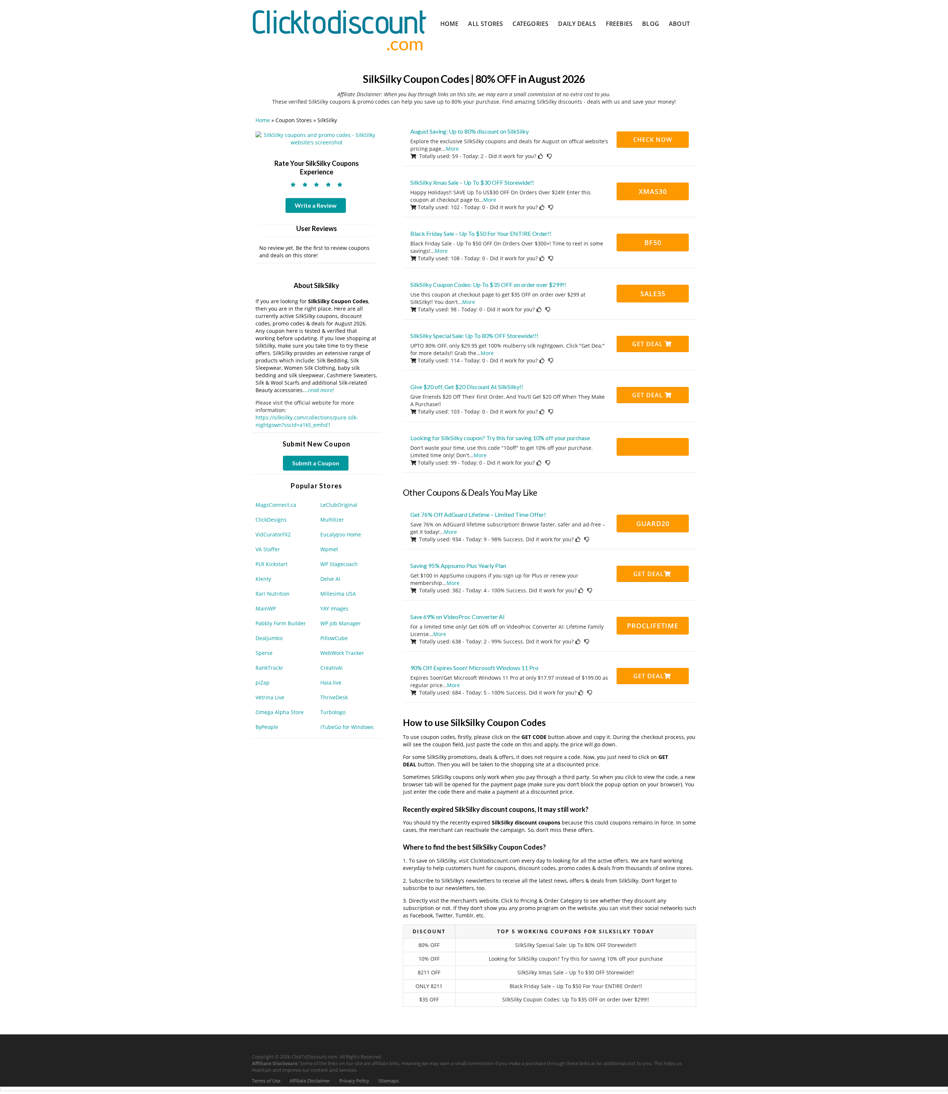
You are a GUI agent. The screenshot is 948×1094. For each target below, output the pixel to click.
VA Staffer (268, 549)
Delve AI (330, 578)
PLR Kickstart (271, 564)
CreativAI (331, 667)
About (679, 24)
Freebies (619, 24)
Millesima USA (338, 593)
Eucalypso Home (340, 534)
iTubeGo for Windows (347, 726)
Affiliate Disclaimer (310, 1081)
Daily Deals (577, 24)
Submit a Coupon (315, 462)
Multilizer (332, 519)
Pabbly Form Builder (281, 623)
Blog (650, 24)
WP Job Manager (340, 623)
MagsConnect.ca (276, 504)
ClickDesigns (271, 519)
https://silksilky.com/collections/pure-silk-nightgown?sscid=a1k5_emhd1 (307, 421)
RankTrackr (269, 667)
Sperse (264, 652)
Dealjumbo (269, 638)
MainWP (266, 608)
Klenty (263, 578)
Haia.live (330, 682)
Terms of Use (266, 1081)
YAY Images (334, 608)
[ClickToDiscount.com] (339, 29)
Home (449, 24)
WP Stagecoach (339, 564)
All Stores (485, 24)
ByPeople (267, 726)
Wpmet (329, 549)
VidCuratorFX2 (273, 534)
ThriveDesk (334, 697)
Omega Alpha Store (280, 712)
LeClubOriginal (338, 504)
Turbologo (333, 712)
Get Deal (648, 344)
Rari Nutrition (273, 593)
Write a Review (316, 205)
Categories (530, 24)
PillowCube (334, 638)
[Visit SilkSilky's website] (317, 138)
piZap (263, 682)
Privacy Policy (354, 1081)
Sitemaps (388, 1081)
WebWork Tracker (342, 652)
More (452, 148)
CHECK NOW (652, 140)
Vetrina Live (270, 697)
